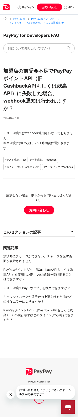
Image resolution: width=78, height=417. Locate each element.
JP (70, 7)
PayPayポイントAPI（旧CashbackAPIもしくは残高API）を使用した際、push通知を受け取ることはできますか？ (38, 274)
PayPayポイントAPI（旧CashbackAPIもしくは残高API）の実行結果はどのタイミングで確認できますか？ (38, 315)
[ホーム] (6, 7)
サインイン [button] (28, 7)
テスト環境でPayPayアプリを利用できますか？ (36, 288)
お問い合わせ (49, 7)
